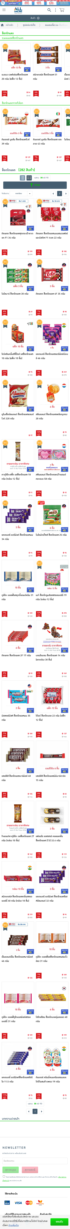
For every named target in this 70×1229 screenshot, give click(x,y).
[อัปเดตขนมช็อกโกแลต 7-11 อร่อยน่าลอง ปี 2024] (58, 1127)
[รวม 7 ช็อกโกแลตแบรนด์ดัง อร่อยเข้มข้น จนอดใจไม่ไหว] (35, 1127)
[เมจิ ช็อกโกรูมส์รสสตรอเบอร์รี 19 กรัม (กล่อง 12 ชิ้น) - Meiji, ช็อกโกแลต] (52, 576)
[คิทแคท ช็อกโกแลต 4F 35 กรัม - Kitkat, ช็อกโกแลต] (52, 274)
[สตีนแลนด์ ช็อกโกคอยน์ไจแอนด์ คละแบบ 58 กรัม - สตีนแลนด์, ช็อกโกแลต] (52, 455)
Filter (37, 185)
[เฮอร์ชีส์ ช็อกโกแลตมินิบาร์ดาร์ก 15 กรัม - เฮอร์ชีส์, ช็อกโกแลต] (52, 757)
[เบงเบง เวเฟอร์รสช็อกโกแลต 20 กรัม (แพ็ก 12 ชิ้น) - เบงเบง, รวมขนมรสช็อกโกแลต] (16, 57)
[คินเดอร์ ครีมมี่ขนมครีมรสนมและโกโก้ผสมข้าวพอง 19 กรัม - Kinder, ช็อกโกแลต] (52, 1058)
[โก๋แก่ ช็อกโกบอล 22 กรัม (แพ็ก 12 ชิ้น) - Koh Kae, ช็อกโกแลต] (52, 696)
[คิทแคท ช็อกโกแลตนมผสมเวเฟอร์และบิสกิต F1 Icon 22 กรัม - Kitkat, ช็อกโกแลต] (52, 214)
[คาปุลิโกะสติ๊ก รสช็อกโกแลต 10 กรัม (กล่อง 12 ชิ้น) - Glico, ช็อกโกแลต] (18, 455)
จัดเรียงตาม (5, 193)
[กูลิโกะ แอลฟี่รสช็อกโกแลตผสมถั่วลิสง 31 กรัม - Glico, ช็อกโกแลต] (52, 937)
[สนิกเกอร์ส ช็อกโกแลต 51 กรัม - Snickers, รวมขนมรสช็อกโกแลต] (47, 57)
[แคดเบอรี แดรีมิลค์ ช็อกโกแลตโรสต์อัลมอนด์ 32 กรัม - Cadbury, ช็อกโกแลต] (52, 877)
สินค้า (33, 18)
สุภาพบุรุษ (10, 1170)
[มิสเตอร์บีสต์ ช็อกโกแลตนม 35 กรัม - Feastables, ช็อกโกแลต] (18, 696)
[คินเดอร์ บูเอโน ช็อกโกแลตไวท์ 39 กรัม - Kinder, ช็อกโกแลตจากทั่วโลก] (16, 122)
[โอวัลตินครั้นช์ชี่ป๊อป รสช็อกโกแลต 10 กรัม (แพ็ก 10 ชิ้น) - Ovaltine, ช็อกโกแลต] (18, 335)
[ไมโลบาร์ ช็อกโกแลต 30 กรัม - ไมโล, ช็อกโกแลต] (18, 274)
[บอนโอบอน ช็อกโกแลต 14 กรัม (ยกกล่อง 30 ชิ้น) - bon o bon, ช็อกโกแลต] (52, 636)
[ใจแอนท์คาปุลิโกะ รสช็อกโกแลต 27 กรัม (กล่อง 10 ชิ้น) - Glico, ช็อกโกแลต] (18, 817)
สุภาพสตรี (30, 1170)
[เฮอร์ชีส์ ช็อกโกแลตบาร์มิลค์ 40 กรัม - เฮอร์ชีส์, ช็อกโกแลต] (18, 757)
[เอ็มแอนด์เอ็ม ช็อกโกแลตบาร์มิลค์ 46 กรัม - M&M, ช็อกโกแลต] (18, 937)
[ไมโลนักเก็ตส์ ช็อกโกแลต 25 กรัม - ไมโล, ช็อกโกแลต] (52, 515)
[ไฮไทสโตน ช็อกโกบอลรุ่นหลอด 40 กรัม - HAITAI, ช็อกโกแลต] (52, 998)
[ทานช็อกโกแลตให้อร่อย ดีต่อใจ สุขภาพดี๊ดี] (11, 1127)
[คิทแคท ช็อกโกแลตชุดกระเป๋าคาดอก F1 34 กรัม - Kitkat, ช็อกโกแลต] (18, 214)
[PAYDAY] (35, 3)
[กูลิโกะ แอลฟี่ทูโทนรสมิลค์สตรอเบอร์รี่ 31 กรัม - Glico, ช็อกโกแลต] (18, 998)
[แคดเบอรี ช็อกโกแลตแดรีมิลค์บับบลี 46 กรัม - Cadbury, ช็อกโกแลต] (52, 335)
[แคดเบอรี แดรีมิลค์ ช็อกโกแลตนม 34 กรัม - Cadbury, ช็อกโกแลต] (18, 515)
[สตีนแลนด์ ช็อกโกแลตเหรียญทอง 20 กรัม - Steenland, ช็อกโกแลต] (52, 395)
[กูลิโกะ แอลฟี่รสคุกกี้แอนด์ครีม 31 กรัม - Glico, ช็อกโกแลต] (18, 576)
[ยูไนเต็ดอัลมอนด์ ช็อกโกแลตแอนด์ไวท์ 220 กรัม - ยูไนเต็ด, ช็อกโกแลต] (18, 395)
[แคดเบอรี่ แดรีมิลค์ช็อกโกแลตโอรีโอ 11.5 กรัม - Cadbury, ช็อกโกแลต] (18, 1058)
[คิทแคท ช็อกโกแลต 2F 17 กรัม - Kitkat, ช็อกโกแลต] (18, 636)
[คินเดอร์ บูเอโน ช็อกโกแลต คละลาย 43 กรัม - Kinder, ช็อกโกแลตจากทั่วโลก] (47, 122)
